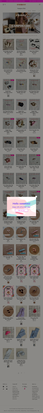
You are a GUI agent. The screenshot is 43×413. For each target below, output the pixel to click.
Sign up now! (21, 210)
